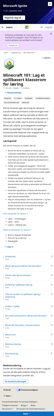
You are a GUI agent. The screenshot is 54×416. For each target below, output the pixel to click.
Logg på (48, 27)
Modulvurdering (13, 344)
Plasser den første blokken (18, 275)
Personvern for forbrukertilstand (30, 409)
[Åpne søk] (41, 27)
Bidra (33, 405)
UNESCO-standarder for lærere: (16, 230)
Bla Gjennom (29, 52)
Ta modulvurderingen (15, 381)
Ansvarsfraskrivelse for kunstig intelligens (19, 402)
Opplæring (15, 52)
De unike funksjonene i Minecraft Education (26, 315)
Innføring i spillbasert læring (18, 285)
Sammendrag (11, 353)
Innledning (10, 256)
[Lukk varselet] (50, 4)
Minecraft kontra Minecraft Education (23, 266)
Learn (6, 52)
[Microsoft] (27, 27)
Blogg (23, 405)
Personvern (7, 409)
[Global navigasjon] (2, 27)
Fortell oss (13, 45)
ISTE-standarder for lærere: (14, 213)
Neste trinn (10, 334)
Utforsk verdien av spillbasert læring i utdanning (23, 295)
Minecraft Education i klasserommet (22, 325)
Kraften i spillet (12, 306)
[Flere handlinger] (49, 53)
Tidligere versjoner (10, 405)
